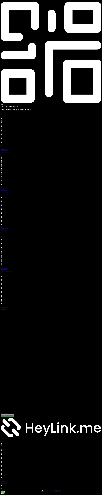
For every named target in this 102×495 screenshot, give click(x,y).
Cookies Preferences (7, 415)
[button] (51, 364)
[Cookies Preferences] (3, 492)
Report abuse (4, 413)
